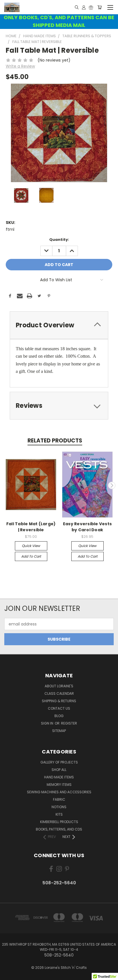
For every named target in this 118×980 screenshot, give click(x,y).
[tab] (59, 325)
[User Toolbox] (84, 7)
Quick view (31, 545)
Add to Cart (31, 556)
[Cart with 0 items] (100, 7)
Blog (59, 715)
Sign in (47, 723)
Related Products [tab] (54, 440)
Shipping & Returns (59, 700)
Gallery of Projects (59, 762)
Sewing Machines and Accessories (59, 792)
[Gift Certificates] (91, 7)
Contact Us (59, 708)
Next (111, 485)
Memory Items (59, 784)
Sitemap (59, 730)
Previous (6, 485)
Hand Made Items (59, 777)
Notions (59, 806)
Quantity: (59, 239)
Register (69, 723)
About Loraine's (59, 686)
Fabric (59, 799)
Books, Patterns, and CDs (59, 829)
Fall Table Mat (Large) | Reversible (31, 527)
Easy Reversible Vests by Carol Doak (87, 527)
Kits (59, 814)
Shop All (59, 769)
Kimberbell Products (59, 821)
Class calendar (59, 693)
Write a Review (20, 66)
